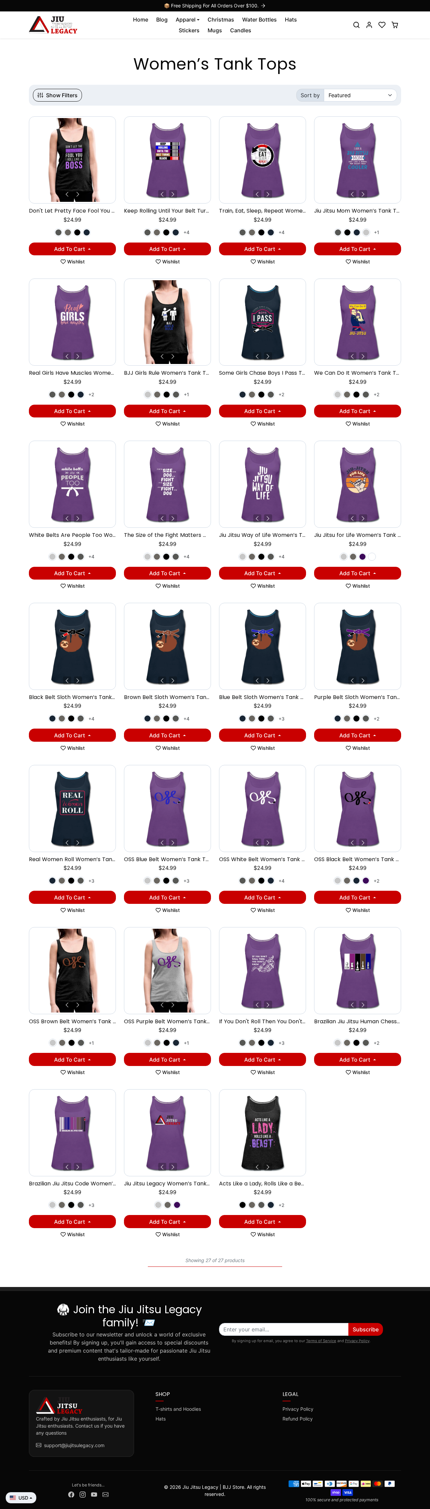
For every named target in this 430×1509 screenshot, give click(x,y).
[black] (77, 232)
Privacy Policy (357, 1340)
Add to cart (70, 249)
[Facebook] (71, 1493)
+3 (281, 719)
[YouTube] (94, 1493)
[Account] (369, 25)
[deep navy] (87, 232)
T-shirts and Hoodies (178, 1409)
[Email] (105, 1493)
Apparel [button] (186, 19)
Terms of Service (321, 1340)
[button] (356, 25)
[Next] (78, 194)
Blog (162, 19)
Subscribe (366, 1329)
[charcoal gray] (58, 232)
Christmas (221, 19)
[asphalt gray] (68, 232)
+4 (186, 232)
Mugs (215, 30)
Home (140, 19)
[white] (372, 557)
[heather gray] (366, 232)
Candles (240, 30)
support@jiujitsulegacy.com (74, 1445)
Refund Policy (298, 1419)
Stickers (189, 30)
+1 (376, 232)
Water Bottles (259, 19)
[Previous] (67, 194)
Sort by (310, 95)
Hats (291, 19)
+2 (91, 394)
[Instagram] (82, 1493)
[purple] (362, 557)
